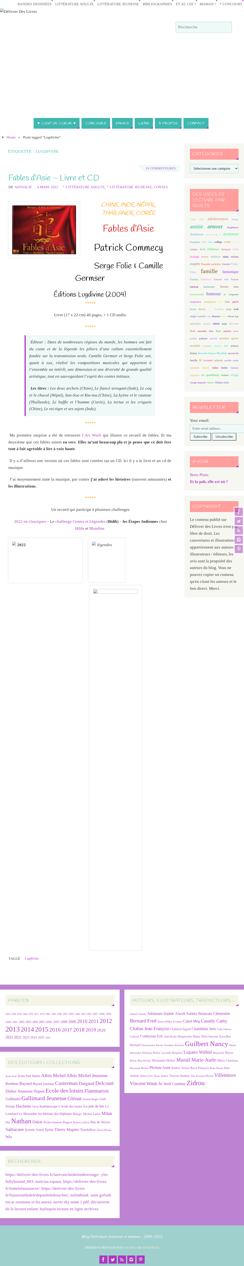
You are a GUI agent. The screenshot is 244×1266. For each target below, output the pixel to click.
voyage (234, 375)
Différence (213, 249)
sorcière (227, 360)
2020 (101, 1030)
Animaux (197, 234)
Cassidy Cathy (214, 1020)
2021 (9, 1037)
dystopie (226, 249)
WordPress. (151, 1247)
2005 (42, 1022)
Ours (211, 331)
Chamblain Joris (204, 1029)
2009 (72, 1022)
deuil (202, 249)
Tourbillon (88, 1130)
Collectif (134, 1036)
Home (11, 137)
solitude (218, 360)
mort (223, 316)
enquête (195, 264)
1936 (13, 1014)
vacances (234, 367)
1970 (30, 1014)
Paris (218, 331)
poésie (193, 338)
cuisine (194, 249)
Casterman (66, 1083)
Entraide (226, 264)
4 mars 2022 (47, 187)
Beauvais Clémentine (214, 1014)
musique (195, 323)
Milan (107, 1113)
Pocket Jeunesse (53, 1122)
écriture (204, 256)
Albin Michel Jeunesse (86, 1075)
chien (210, 242)
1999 (108, 1013)
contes (236, 242)
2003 (28, 1022)
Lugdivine (32, 958)
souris (236, 360)
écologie (194, 256)
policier (203, 338)
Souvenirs (194, 367)
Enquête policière (211, 264)
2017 (67, 1029)
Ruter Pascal (216, 1068)
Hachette (23, 1106)
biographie (195, 242)
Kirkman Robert (151, 1053)
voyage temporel (198, 382)
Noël (192, 331)
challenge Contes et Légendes (80, 521)
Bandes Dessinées (34, 4)
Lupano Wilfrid (197, 1052)
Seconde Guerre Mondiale (212, 353)
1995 (83, 1014)
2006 (49, 1022)
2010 (82, 1021)
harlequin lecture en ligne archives (69, 1209)
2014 (27, 1029)
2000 (8, 1022)
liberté (201, 309)
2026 (48, 1037)
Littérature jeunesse (118, 4)
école (236, 249)
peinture (227, 331)
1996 (88, 1014)
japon (235, 301)
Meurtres (216, 316)
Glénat (74, 1098)
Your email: (199, 420)
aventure (231, 233)
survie (205, 367)
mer (209, 316)
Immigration (210, 301)
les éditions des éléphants (55, 1114)
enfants (235, 256)
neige (224, 323)
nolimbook (79, 1195)
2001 (15, 1022)
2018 (79, 1030)
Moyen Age (233, 316)
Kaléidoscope (48, 1106)
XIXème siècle (222, 382)
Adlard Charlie (138, 1014)
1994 (77, 1014)
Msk (7, 1122)
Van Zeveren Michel (202, 1076)
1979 (42, 1014)
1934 (7, 1014)
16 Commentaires (161, 168)
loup (228, 309)
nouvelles (202, 331)
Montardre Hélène (163, 1060)
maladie (202, 316)
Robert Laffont (81, 1122)
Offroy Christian (227, 1060)
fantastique (230, 272)
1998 (102, 1014)
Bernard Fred (143, 1020)
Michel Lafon (92, 1114)
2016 (55, 1030)
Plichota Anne (160, 1068)
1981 (48, 1014)
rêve (226, 346)
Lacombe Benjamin (172, 1053)
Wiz (8, 1136)
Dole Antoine (210, 1036)
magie (193, 316)
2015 (41, 1029)
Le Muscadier (28, 1114)
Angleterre (233, 227)
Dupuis (39, 1091)
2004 (35, 1022)
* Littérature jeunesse (129, 187)
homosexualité (197, 294)
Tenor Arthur (161, 1076)
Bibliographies (157, 4)
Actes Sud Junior (28, 1076)
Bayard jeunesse (43, 1084)
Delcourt (104, 1083)
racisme (207, 345)
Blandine (97, 528)
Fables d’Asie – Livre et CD (53, 178)
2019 (91, 1030)
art (220, 234)
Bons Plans (199, 475)
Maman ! (208, 4)
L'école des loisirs (70, 1106)
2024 (33, 1037)
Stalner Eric (146, 1076)
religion (217, 346)
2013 (12, 1029)
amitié (196, 226)
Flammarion (96, 1090)
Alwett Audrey (186, 1014)
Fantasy (194, 279)
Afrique (235, 219)
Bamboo (11, 1084)
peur (236, 331)
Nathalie (23, 187)
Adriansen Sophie (160, 1014)
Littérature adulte (74, 4)
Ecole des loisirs (64, 1090)
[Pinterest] (239, 549)
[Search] (226, 27)
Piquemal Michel (139, 1068)
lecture (193, 309)
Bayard (25, 1083)
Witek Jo (155, 1083)
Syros (49, 1130)
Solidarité (208, 360)
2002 (22, 1022)
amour (215, 226)
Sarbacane (14, 1129)
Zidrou (196, 1083)
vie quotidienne (210, 375)
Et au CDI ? (186, 4)
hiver (236, 286)
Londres (219, 309)
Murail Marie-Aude (196, 1060)
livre (210, 309)
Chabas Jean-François (149, 1028)
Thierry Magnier (66, 1130)
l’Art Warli (91, 435)
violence (225, 375)
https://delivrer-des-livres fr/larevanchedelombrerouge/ (52, 1174)
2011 (93, 1021)
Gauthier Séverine (174, 1045)
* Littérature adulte (84, 187)
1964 (25, 1014)
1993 (71, 1014)
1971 (36, 1014)
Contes (161, 187)
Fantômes (206, 279)
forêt (226, 279)
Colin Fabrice (224, 1029)
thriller (224, 367)
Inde (221, 301)
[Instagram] (239, 540)
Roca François (199, 1068)
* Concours (231, 4)
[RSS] (239, 530)
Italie (227, 301)
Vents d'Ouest (104, 1130)
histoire (224, 286)
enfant (226, 256)
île (225, 294)
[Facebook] (239, 512)
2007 (56, 1022)
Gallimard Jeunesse (43, 1098)
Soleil (40, 1130)
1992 (65, 1014)
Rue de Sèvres (100, 1122)
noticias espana (48, 1181)
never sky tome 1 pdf (71, 1202)
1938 (19, 1014)
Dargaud (86, 1083)
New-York (234, 323)
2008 (64, 1022)
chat (204, 242)
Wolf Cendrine (174, 1084)
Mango (77, 1114)
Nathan (21, 1121)
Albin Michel (53, 1075)
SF (200, 360)
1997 (95, 1014)
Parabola (130, 1247)
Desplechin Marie (189, 1036)
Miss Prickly (144, 1060)
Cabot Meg (191, 1021)
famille (209, 271)
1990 (59, 1014)
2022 (18, 1037)
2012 (106, 1020)
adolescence (218, 219)
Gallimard (12, 1099)
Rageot (67, 1122)
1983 (53, 1014)
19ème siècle (197, 219)
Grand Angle (90, 1099)
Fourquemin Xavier (152, 1045)
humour (213, 293)
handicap (194, 286)
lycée (236, 309)
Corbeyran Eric (151, 1036)
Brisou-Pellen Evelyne (170, 1021)
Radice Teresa (180, 1068)
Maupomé (218, 1053)
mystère (206, 323)
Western (210, 382)
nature (216, 323)
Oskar (37, 1121)
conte (227, 242)
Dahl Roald (170, 1036)
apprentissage (211, 234)
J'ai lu (35, 1106)
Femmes (218, 279)
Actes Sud (10, 1076)
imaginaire (234, 294)
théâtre (215, 367)
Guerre (235, 279)
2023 (26, 1037)
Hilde (79, 528)
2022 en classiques (30, 521)
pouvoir (213, 338)
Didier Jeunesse (19, 1091)
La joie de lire (93, 1106)
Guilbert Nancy (206, 1043)
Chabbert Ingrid (180, 1029)
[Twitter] (239, 521)
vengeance (194, 375)
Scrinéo (30, 1130)
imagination (195, 301)
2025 (41, 1037)
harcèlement (209, 286)
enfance (216, 256)
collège (218, 242)
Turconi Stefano (179, 1076)
